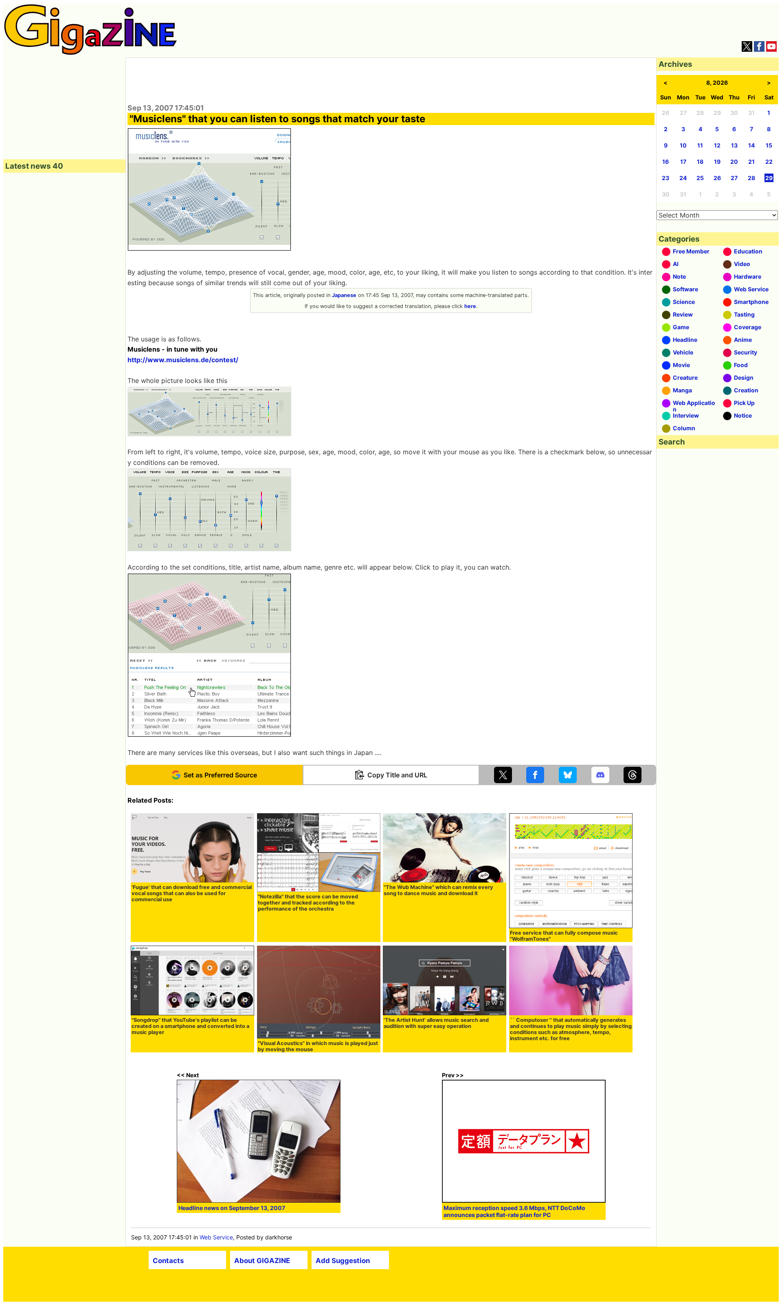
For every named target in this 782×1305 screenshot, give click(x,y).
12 (717, 145)
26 (717, 177)
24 (683, 177)
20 (734, 161)
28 (751, 177)
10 (683, 145)
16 (665, 161)
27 (734, 177)
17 (683, 161)
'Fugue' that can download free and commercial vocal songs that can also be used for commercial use (192, 893)
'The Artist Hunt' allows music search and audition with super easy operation (436, 1023)
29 (769, 177)
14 (751, 145)
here (470, 306)
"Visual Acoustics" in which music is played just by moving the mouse (318, 1046)
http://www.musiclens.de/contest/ (182, 360)
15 (769, 145)
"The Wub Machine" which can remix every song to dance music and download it (438, 890)
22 (769, 161)
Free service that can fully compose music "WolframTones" (564, 936)
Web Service (216, 1237)
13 (734, 145)
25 (700, 177)
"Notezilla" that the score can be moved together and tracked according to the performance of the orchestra (308, 902)
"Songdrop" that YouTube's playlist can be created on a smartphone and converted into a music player (190, 1026)
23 (665, 177)
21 (751, 161)
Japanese (344, 295)
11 (700, 145)
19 (717, 161)
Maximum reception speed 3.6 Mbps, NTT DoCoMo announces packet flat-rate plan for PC (514, 1211)
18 (700, 161)
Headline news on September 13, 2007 (231, 1207)
